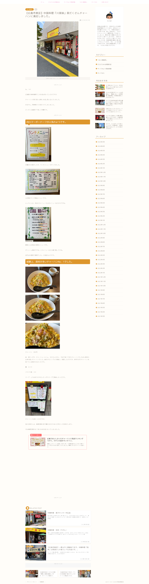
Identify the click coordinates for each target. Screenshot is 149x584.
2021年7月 (101, 299)
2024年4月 (101, 155)
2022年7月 (101, 246)
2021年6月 (101, 303)
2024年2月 (101, 164)
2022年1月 (101, 273)
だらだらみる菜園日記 (54, 2)
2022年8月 (101, 242)
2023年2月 (101, 216)
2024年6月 (101, 146)
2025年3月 (101, 142)
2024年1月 (101, 168)
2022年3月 (101, 264)
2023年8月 (101, 190)
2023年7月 (101, 194)
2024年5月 (101, 151)
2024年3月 (101, 159)
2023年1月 (101, 220)
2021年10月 (102, 286)
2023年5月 (101, 203)
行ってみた (94, 2)
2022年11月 (102, 229)
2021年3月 (101, 316)
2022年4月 (101, 260)
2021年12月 (102, 277)
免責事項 (42, 582)
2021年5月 (101, 307)
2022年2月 (101, 268)
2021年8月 (101, 294)
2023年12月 (102, 172)
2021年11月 (102, 281)
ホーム (42, 2)
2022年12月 (102, 225)
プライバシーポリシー (32, 582)
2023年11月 (102, 177)
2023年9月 (101, 185)
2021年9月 (101, 290)
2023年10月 (102, 181)
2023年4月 (101, 207)
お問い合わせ (105, 2)
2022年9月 (101, 238)
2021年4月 (101, 312)
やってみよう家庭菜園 (69, 2)
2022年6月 (101, 251)
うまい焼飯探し (83, 2)
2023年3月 (101, 212)
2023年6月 (101, 198)
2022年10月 (102, 233)
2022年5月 (101, 255)
